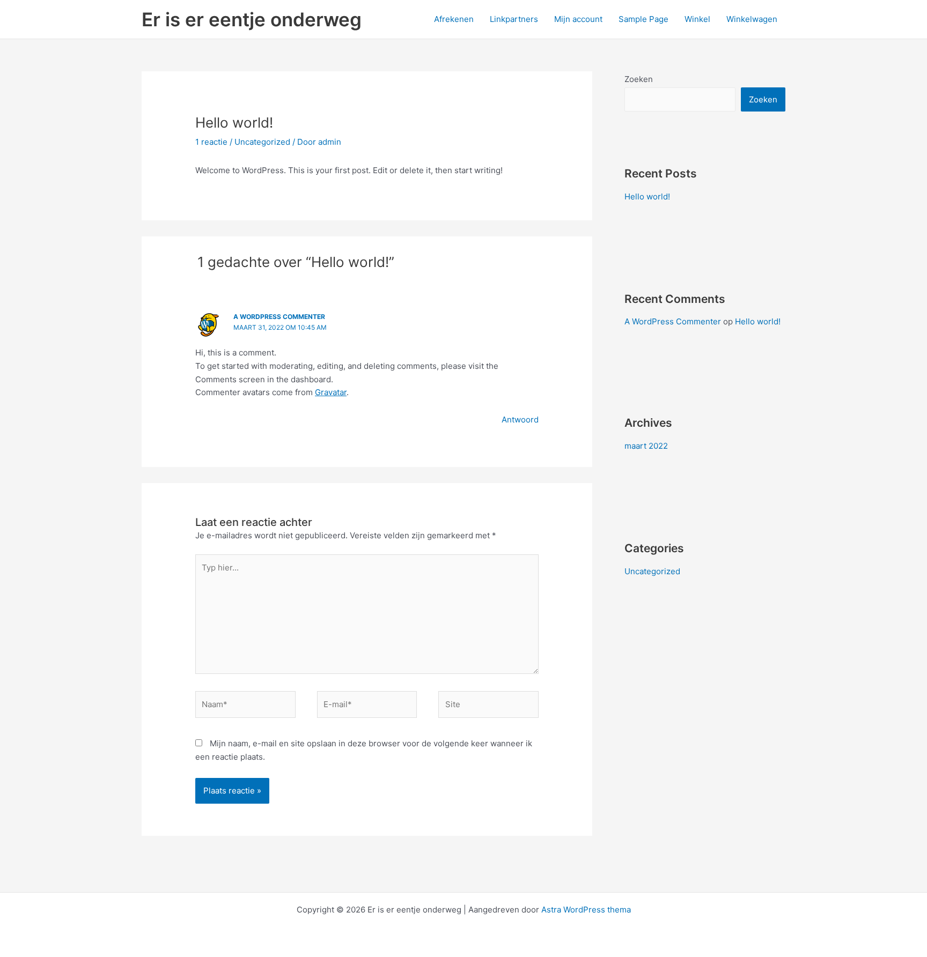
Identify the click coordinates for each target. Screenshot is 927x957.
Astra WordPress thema (586, 909)
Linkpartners (514, 19)
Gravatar (331, 392)
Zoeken (638, 79)
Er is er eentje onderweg (252, 19)
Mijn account (578, 19)
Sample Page (643, 19)
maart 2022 (646, 446)
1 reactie (211, 142)
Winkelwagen (751, 19)
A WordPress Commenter (279, 317)
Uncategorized (262, 142)
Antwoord (520, 419)
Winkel (697, 19)
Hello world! (647, 196)
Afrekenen (454, 19)
